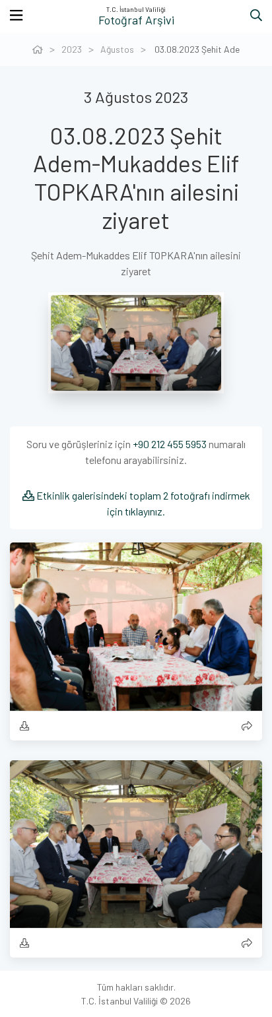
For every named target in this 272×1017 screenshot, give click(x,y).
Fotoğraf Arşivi (136, 20)
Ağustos (117, 49)
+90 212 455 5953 (170, 444)
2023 (71, 49)
